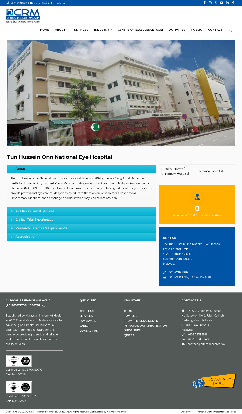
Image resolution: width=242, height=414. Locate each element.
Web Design (96, 411)
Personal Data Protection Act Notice (216, 411)
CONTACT (215, 29)
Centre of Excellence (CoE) (140, 29)
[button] (230, 30)
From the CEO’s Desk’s (141, 321)
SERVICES (81, 29)
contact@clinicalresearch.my (49, 3)
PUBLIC (196, 29)
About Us (86, 311)
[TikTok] (232, 3)
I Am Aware (87, 321)
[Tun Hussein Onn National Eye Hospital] (121, 88)
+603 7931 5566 (19, 3)
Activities (177, 29)
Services (86, 316)
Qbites (129, 335)
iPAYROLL (130, 316)
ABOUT (60, 29)
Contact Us (88, 330)
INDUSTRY (101, 29)
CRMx (128, 311)
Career (84, 325)
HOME (44, 29)
